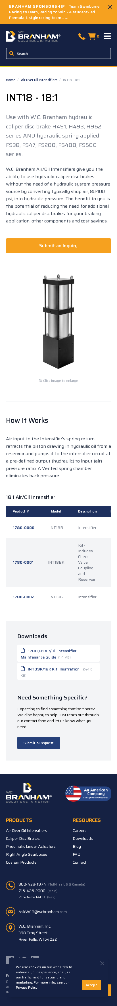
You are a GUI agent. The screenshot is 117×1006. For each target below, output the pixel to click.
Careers (80, 830)
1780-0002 (23, 597)
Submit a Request (39, 742)
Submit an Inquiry (58, 245)
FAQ (76, 854)
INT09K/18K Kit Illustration (57, 672)
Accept (91, 985)
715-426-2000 (37, 891)
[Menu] (107, 36)
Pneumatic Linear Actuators (31, 846)
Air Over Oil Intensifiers (39, 79)
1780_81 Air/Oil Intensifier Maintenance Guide (48, 654)
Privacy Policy (26, 987)
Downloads (83, 838)
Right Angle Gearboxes (26, 854)
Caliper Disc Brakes (23, 838)
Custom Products (21, 862)
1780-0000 (23, 527)
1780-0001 (23, 562)
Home (11, 79)
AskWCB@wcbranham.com (42, 912)
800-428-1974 (51, 884)
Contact (79, 862)
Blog (77, 846)
